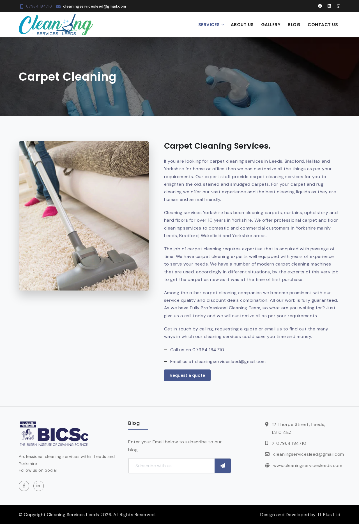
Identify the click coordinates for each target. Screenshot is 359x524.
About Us (242, 25)
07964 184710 (39, 6)
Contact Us (323, 25)
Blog (294, 25)
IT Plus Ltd (329, 515)
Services (209, 25)
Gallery (271, 25)
